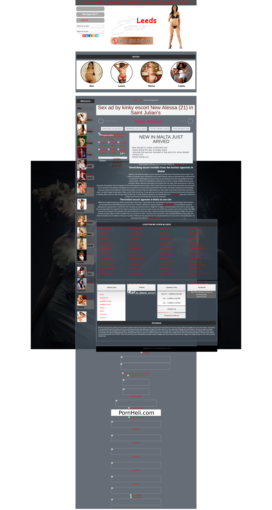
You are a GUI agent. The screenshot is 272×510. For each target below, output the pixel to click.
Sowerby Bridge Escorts (197, 248)
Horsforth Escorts (135, 271)
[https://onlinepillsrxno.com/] (136, 373)
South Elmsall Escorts (196, 245)
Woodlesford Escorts (196, 271)
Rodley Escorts (194, 235)
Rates (158, 3)
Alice (89, 116)
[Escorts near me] (136, 408)
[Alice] (181, 85)
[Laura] (151, 85)
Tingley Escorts (194, 255)
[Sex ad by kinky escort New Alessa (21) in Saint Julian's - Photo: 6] (113, 152)
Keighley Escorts (165, 235)
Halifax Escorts (134, 252)
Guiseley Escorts (135, 248)
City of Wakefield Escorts (108, 268)
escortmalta (179, 164)
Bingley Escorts (104, 242)
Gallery (148, 3)
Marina (89, 203)
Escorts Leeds (134, 238)
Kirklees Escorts (164, 238)
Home (87, 3)
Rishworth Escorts (195, 232)
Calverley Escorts (105, 255)
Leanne (89, 186)
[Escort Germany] (136, 391)
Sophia (89, 254)
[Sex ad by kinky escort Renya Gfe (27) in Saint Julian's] (100, 121)
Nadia (89, 219)
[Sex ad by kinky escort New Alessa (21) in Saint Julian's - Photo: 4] (122, 144)
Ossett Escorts (164, 268)
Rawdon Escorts (194, 228)
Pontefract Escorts (166, 275)
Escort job (170, 3)
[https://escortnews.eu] (136, 376)
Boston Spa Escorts (106, 245)
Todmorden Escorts (196, 258)
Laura (89, 174)
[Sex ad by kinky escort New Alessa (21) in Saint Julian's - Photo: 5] (103, 152)
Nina (88, 231)
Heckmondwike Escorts (137, 261)
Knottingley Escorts (166, 242)
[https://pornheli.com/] (136, 406)
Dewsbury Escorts (135, 232)
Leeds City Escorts (165, 245)
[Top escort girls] (145, 369)
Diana (89, 128)
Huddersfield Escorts (136, 275)
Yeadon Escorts (194, 275)
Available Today (134, 3)
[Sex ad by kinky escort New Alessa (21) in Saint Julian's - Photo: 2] (103, 144)
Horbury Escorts (134, 268)
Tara (89, 270)
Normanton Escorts (166, 261)
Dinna (89, 140)
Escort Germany (136, 396)
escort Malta (175, 194)
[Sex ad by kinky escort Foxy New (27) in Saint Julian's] (190, 121)
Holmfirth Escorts (135, 265)
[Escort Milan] (136, 427)
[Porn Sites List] (136, 415)
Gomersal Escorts (135, 245)
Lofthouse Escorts (165, 252)
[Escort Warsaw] (136, 504)
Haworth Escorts (135, 255)
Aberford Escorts (105, 228)
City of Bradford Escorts (107, 261)
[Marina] (92, 85)
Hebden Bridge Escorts (137, 258)
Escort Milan (136, 429)
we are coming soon (82, 20)
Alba (78, 105)
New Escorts (99, 3)
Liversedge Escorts (165, 248)
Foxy (88, 151)
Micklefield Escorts (165, 255)
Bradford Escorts (105, 248)
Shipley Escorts (194, 242)
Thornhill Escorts (195, 252)
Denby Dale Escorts (106, 275)
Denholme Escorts (135, 228)
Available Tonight (116, 3)
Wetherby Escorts (195, 268)
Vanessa (90, 282)
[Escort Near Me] (136, 495)
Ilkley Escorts (163, 232)
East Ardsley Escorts (136, 235)
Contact (183, 3)
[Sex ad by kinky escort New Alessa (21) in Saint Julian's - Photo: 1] (112, 137)
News (141, 100)
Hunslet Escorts (164, 228)
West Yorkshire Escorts (197, 265)
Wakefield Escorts (195, 261)
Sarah (89, 242)
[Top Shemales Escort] (136, 497)
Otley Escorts (164, 271)
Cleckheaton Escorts (106, 271)
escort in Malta (168, 204)
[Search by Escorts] (90, 31)
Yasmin (90, 299)
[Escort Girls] (145, 353)
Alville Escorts (104, 235)
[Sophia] (121, 85)
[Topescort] (136, 493)
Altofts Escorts (104, 232)
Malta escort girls (154, 218)
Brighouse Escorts (105, 252)
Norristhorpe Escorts (166, 265)
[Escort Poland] (145, 362)
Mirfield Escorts (164, 258)
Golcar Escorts (134, 242)
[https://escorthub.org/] (136, 382)
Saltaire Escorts (194, 238)
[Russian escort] (136, 417)
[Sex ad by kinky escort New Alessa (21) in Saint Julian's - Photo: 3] (113, 144)
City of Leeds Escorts (106, 265)
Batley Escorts (104, 238)
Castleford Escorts (106, 258)
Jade (89, 163)
